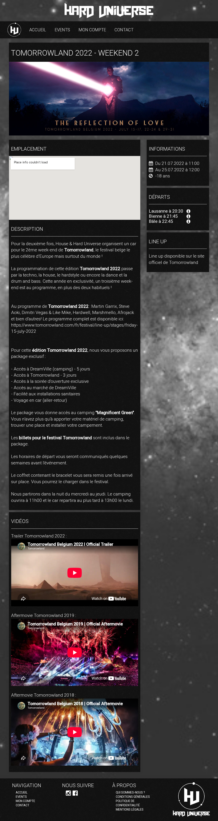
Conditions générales (133, 796)
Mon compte (92, 29)
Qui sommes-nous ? (130, 792)
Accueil (37, 29)
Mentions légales (129, 809)
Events (62, 29)
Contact (124, 29)
